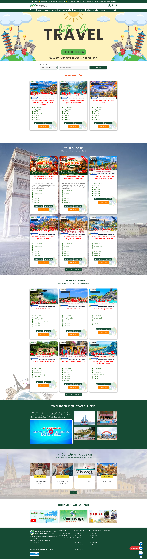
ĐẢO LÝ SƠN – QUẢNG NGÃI (103, 309)
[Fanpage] (109, 5)
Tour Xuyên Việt (93, 542)
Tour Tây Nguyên (93, 547)
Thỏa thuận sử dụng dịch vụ (66, 537)
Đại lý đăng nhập (71, 1)
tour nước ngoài (50, 10)
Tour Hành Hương (78, 549)
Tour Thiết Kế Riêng (79, 544)
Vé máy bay (104, 10)
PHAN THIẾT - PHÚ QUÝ (43, 309)
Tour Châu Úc (77, 537)
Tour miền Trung (93, 535)
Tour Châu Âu (77, 533)
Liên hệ (113, 10)
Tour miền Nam (93, 537)
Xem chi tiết (43, 126)
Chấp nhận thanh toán (65, 535)
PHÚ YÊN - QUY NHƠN (73, 309)
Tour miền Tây (92, 540)
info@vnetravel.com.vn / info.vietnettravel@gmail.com (53, 1)
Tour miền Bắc (92, 533)
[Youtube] (116, 5)
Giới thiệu (38, 10)
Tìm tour (98, 67)
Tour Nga (76, 547)
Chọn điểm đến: (44, 64)
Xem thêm (40, 476)
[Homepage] (31, 9)
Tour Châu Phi (77, 542)
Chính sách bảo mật (64, 533)
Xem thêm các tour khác (74, 269)
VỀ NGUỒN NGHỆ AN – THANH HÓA (44, 362)
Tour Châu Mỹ (77, 535)
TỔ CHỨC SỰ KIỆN (92, 10)
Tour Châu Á (35, 84)
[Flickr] (113, 5)
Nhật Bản (65, 84)
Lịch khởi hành (79, 10)
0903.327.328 (35, 1)
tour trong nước (65, 10)
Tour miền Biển (93, 544)
